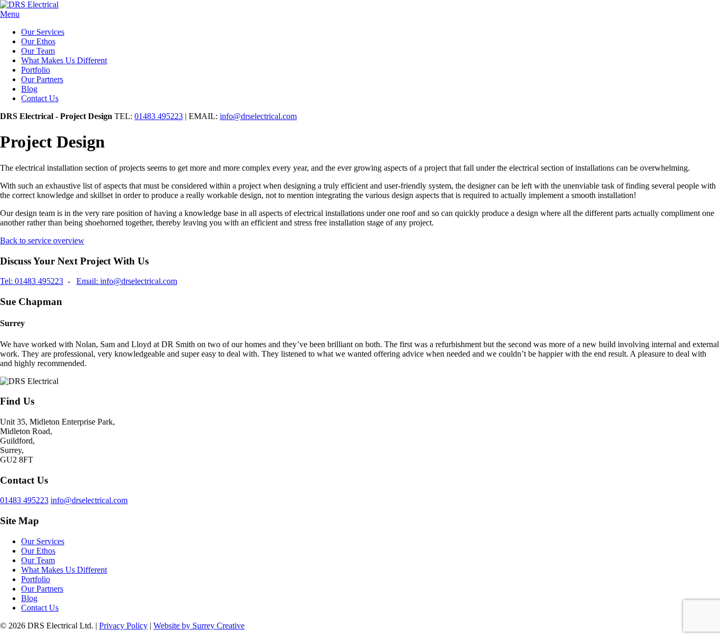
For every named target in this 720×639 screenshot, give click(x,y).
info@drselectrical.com (258, 116)
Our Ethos (38, 41)
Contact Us (40, 98)
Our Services (42, 31)
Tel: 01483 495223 (31, 281)
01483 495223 (158, 116)
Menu (10, 13)
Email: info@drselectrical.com (126, 281)
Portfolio (35, 69)
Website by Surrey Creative (199, 625)
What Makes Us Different (64, 60)
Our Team (38, 50)
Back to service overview (42, 240)
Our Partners (42, 79)
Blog (29, 88)
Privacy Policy (123, 625)
